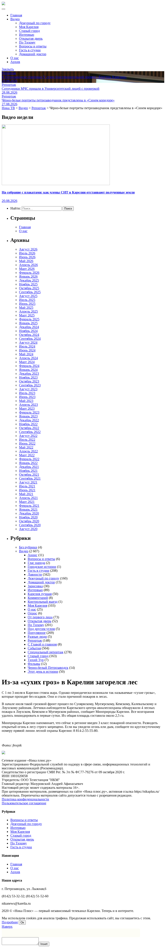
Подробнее (10, 922)
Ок (22, 922)
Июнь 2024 (27, 350)
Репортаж (35, 640)
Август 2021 (28, 482)
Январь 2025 (28, 323)
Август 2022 (28, 436)
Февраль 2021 (29, 505)
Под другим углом (41, 629)
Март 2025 (27, 315)
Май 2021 (26, 494)
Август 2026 (28, 249)
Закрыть (8, 69)
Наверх (7, 926)
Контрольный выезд (42, 601)
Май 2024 (26, 354)
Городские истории (42, 566)
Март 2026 (27, 269)
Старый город (29, 31)
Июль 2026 (27, 253)
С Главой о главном (42, 644)
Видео (15, 19)
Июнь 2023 (27, 397)
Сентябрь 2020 (30, 525)
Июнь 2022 (27, 443)
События (34, 648)
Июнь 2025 (27, 304)
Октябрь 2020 (29, 521)
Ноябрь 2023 (28, 377)
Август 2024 (28, 342)
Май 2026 (26, 261)
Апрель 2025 (28, 311)
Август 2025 (28, 296)
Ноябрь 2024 (28, 331)
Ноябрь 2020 (28, 517)
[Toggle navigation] (3, 9)
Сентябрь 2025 (30, 292)
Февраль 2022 (29, 459)
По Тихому (27, 42)
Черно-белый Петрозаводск (48, 667)
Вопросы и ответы (32, 46)
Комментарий (38, 598)
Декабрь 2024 (29, 327)
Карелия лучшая (40, 594)
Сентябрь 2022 (30, 432)
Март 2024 (27, 362)
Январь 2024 (28, 370)
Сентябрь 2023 (30, 385)
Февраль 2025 (29, 319)
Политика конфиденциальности (25, 799)
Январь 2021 (28, 509)
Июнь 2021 (27, 490)
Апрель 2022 (28, 451)
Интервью (26, 34)
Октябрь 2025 (29, 288)
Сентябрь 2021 (30, 478)
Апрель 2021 (28, 498)
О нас (14, 58)
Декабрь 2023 (29, 373)
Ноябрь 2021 (28, 470)
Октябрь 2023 (29, 381)
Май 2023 (26, 401)
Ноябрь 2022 (28, 424)
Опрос (32, 613)
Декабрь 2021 (29, 467)
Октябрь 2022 (29, 428)
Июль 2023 (27, 393)
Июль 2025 (27, 300)
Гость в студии (30, 50)
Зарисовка (35, 586)
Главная (16, 15)
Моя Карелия (28, 27)
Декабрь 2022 (29, 420)
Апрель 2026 (28, 265)
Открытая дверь (31, 38)
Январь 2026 (28, 276)
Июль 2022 (27, 439)
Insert (44, 944)
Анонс (32, 555)
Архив (15, 62)
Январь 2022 (28, 463)
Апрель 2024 (28, 358)
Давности (35, 574)
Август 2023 (28, 389)
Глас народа (36, 563)
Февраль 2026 (29, 272)
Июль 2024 (27, 346)
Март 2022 (27, 455)
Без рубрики (28, 547)
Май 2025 (26, 307)
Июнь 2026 (27, 257)
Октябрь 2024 (29, 335)
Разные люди (37, 636)
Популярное (37, 633)
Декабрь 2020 (29, 513)
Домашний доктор (32, 54)
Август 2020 (28, 529)
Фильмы (34, 664)
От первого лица (40, 617)
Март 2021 (27, 502)
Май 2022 (26, 447)
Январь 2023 (28, 416)
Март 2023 (27, 408)
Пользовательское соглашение (24, 803)
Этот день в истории (43, 671)
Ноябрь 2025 (28, 284)
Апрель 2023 (28, 404)
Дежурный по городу (35, 23)
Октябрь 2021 (29, 474)
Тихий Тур (36, 660)
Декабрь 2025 (29, 280)
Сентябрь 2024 (30, 338)
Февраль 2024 (29, 366)
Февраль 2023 (29, 412)
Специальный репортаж (45, 652)
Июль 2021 (27, 486)
